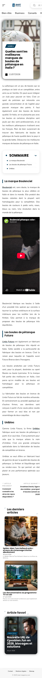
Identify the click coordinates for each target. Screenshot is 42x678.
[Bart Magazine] (16, 5)
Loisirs (11, 46)
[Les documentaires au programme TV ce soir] (21, 575)
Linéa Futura (8, 341)
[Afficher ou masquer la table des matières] (33, 155)
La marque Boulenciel (17, 160)
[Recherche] (34, 5)
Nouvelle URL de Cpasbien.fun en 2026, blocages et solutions (19, 642)
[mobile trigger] (4, 5)
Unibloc (11, 168)
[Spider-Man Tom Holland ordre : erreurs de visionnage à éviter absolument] (21, 531)
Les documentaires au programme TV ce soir (20, 593)
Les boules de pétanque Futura (20, 164)
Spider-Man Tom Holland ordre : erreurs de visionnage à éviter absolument (18, 550)
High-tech (12, 633)
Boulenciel (7, 187)
